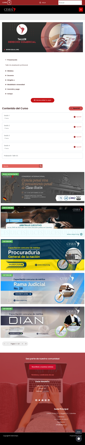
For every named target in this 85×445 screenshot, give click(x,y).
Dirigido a (11, 80)
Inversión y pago (13, 89)
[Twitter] (39, 400)
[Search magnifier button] (40, 166)
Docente (10, 75)
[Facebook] (36, 400)
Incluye (10, 94)
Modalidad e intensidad (16, 84)
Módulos (10, 71)
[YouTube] (42, 400)
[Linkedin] (49, 400)
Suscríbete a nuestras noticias (42, 367)
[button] (42, 60)
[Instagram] (46, 400)
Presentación (12, 60)
